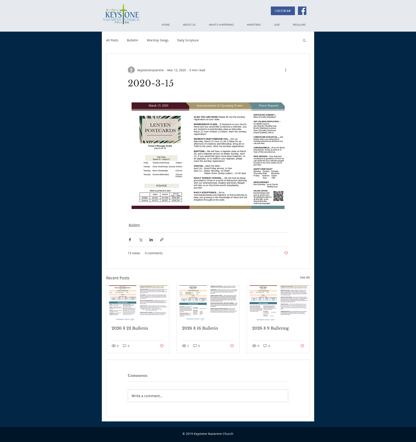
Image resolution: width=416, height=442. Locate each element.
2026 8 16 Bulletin (200, 328)
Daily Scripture (188, 40)
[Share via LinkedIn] (151, 240)
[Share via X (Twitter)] (140, 240)
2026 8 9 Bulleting (270, 328)
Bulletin (132, 40)
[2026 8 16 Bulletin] (208, 303)
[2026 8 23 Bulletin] (137, 303)
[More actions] (285, 70)
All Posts (112, 40)
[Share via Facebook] (130, 240)
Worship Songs (158, 40)
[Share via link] (162, 240)
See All (305, 277)
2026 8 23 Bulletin (130, 328)
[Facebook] (302, 10)
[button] (304, 40)
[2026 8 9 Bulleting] (278, 303)
